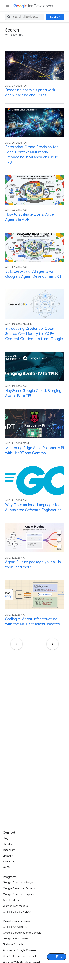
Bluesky (7, 844)
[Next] (52, 644)
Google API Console (15, 926)
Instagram (9, 849)
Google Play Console (15, 938)
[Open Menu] (8, 6)
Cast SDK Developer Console (20, 956)
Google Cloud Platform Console (22, 932)
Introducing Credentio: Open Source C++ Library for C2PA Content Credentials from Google (34, 333)
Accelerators (11, 900)
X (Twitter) (9, 861)
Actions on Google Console (19, 950)
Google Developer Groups (19, 888)
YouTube (8, 867)
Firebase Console (13, 944)
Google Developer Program (19, 882)
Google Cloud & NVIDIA (17, 911)
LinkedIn (8, 855)
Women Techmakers (15, 905)
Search (55, 17)
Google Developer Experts (18, 894)
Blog (5, 838)
